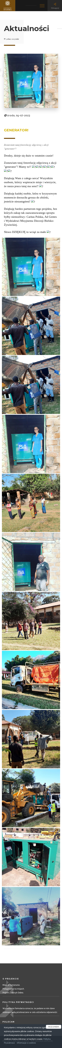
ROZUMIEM (53, 1027)
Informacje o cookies (26, 1043)
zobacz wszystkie (12, 39)
